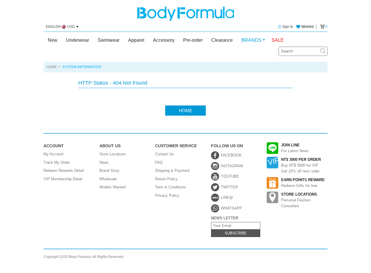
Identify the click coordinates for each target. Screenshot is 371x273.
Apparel (136, 40)
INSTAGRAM (232, 166)
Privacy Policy (167, 195)
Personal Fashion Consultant (299, 200)
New (52, 40)
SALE (278, 40)
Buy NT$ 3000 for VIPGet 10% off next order (301, 165)
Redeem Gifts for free (302, 183)
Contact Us (164, 154)
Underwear (77, 40)
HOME (51, 67)
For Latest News (295, 148)
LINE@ (227, 197)
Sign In (287, 27)
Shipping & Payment (172, 170)
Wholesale (108, 179)
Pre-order (193, 40)
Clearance (222, 40)
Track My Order (56, 162)
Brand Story (109, 170)
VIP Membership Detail (62, 179)
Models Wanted (112, 187)
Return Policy (166, 179)
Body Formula (186, 14)
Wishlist (307, 27)
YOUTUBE (230, 176)
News (104, 162)
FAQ (159, 162)
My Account (53, 154)
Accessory (163, 40)
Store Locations (112, 154)
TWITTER (229, 187)
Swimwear (108, 40)
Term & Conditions (170, 187)
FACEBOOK (231, 155)
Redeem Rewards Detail (63, 170)
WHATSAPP (231, 208)
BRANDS (251, 40)
